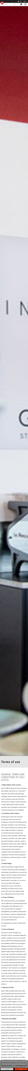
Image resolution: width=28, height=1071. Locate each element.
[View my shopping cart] (21, 4)
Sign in (25, 1)
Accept (21, 1069)
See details (7, 1069)
